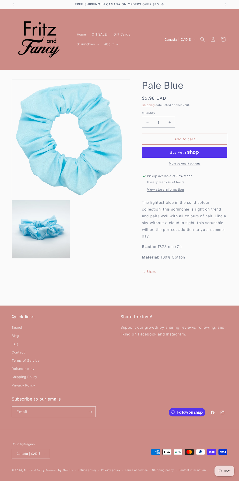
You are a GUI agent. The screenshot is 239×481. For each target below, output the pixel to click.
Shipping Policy (24, 377)
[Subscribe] (90, 411)
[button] (87, 44)
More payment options (184, 163)
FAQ (15, 344)
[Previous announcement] (13, 4)
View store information (165, 189)
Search (17, 327)
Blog (15, 336)
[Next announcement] (226, 4)
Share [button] (151, 271)
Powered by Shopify (59, 470)
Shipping (148, 105)
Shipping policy (163, 470)
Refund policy (23, 369)
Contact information (192, 470)
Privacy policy (110, 470)
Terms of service (136, 470)
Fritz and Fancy (34, 470)
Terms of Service (26, 360)
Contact (18, 352)
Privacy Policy (23, 385)
